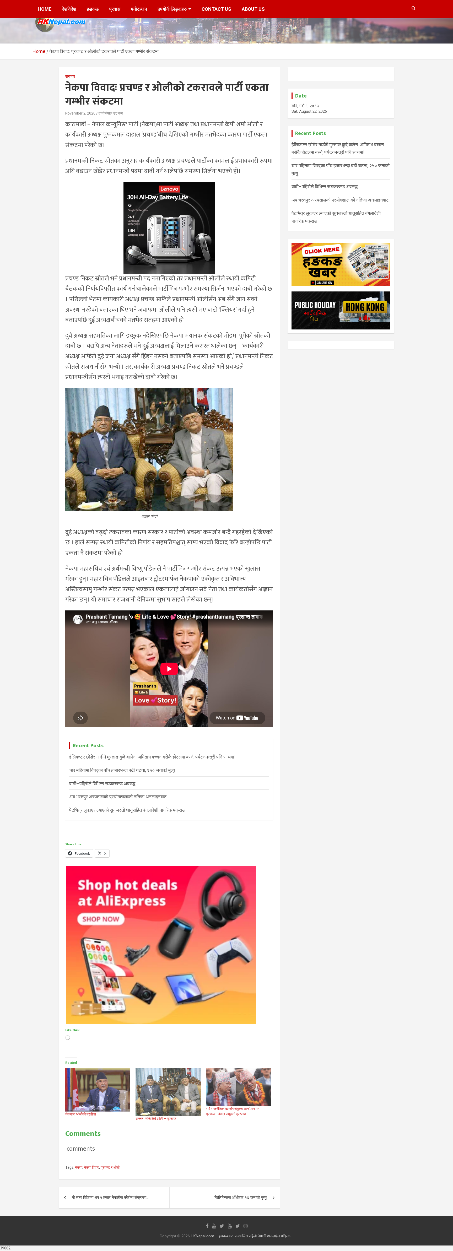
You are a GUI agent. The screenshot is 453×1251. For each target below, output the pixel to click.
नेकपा (78, 1167)
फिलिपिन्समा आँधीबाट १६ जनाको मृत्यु (240, 1197)
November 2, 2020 (80, 113)
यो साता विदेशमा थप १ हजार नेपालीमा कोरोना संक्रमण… (110, 1197)
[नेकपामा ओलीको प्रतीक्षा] (97, 1090)
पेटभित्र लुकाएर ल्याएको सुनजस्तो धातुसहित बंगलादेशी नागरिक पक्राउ (127, 810)
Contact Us (216, 9)
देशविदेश (69, 9)
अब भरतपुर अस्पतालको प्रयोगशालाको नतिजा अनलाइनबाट (117, 796)
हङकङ (93, 9)
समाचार (70, 76)
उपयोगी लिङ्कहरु (172, 9)
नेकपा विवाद (91, 1167)
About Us (253, 9)
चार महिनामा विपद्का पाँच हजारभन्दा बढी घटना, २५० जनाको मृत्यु (122, 770)
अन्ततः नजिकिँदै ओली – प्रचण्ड (156, 1119)
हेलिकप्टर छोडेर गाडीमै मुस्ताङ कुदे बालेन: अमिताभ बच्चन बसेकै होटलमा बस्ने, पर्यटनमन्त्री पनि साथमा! (152, 757)
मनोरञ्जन (139, 9)
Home (44, 9)
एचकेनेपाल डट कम (111, 113)
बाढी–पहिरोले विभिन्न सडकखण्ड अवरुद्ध (102, 783)
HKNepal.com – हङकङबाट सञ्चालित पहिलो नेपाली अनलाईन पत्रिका (241, 1236)
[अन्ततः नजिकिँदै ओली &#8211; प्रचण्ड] (168, 1092)
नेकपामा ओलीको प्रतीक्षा (80, 1114)
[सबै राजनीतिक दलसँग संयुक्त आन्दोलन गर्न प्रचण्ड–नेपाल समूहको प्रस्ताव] (238, 1087)
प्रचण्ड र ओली (110, 1167)
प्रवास (114, 9)
